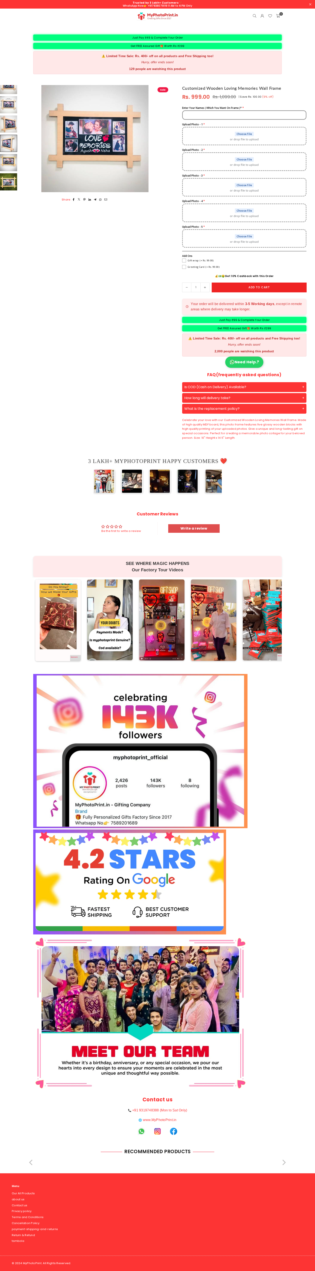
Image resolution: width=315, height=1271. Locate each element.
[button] (278, 16)
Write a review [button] (193, 528)
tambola (18, 1241)
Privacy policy (22, 1211)
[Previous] (26, 138)
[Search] (254, 16)
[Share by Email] (106, 200)
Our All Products (23, 1193)
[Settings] (262, 16)
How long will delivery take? (207, 397)
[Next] (163, 138)
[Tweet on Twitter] (79, 200)
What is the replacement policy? (212, 408)
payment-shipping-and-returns (35, 1229)
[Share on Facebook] (73, 200)
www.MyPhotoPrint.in (160, 1120)
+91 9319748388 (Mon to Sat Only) (159, 1110)
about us (18, 1199)
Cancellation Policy (25, 1223)
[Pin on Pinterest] (84, 200)
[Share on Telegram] (95, 200)
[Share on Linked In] (90, 200)
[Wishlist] (270, 16)
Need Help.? (247, 362)
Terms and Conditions (28, 1217)
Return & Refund (23, 1235)
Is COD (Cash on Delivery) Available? (215, 387)
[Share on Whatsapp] (100, 200)
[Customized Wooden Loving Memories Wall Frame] (8, 104)
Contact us (19, 1205)
